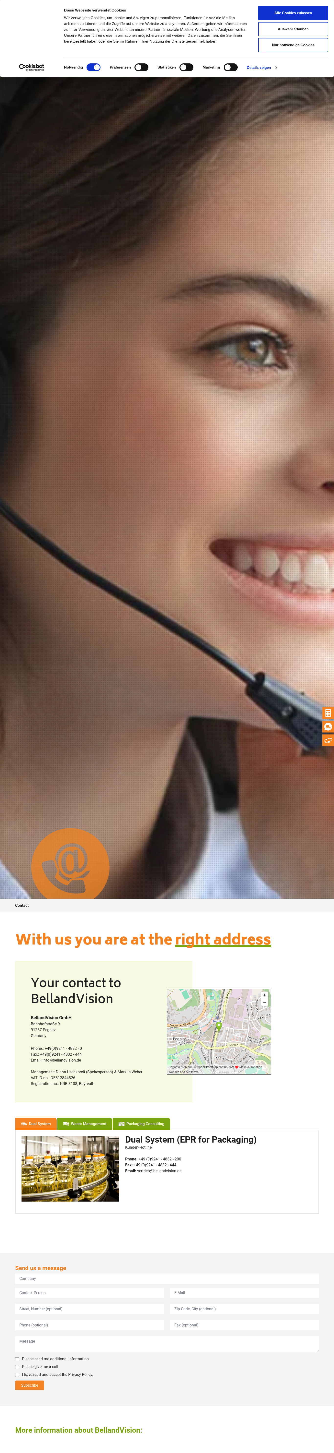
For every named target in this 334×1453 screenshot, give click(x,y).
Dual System (40, 1124)
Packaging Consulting (145, 1124)
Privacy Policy (80, 1374)
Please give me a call (40, 1366)
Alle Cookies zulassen (293, 13)
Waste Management (88, 1124)
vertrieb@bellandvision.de (159, 1171)
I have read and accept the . (57, 1374)
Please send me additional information (55, 1359)
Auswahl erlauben (293, 29)
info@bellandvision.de (62, 1060)
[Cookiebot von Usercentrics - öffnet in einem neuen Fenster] (31, 67)
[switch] (141, 67)
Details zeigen (259, 67)
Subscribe (29, 1385)
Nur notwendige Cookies (293, 45)
